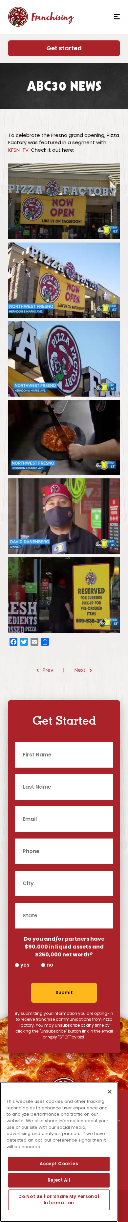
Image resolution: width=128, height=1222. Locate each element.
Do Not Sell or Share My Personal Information (58, 1199)
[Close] (109, 1091)
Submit (64, 992)
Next (80, 669)
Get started (64, 48)
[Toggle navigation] (114, 17)
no (50, 964)
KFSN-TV (18, 149)
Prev (48, 669)
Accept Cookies (59, 1164)
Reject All (59, 1180)
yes (25, 964)
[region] (59, 1152)
